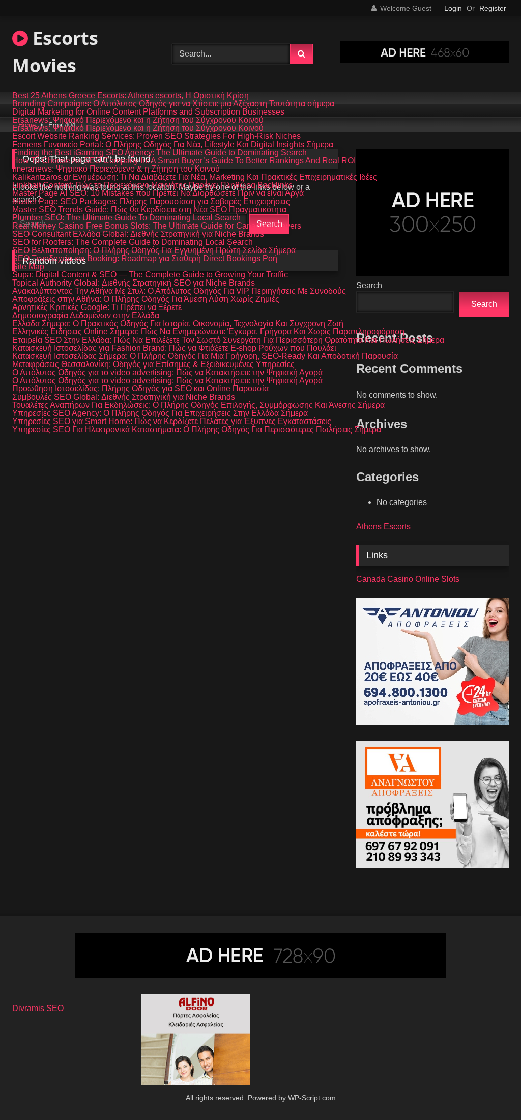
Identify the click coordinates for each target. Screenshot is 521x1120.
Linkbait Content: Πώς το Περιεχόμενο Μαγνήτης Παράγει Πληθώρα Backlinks (152, 185)
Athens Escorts (383, 526)
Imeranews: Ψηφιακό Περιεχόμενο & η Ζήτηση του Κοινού (116, 169)
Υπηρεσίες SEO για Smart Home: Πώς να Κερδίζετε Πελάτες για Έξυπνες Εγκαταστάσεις (171, 421)
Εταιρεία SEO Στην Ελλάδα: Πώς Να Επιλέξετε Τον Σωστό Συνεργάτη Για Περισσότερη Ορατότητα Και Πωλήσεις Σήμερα (228, 340)
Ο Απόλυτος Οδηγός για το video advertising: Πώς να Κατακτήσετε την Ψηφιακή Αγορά (167, 373)
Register (492, 8)
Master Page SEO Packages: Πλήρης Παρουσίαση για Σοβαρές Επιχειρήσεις (151, 202)
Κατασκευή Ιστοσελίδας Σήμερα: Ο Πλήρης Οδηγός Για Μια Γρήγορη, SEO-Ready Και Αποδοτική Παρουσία (205, 356)
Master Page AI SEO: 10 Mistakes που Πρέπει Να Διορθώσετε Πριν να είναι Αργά (158, 193)
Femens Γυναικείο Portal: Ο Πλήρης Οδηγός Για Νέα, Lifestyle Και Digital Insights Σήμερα (172, 145)
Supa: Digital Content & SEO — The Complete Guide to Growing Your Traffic (150, 275)
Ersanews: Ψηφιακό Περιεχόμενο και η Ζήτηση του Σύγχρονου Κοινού (138, 120)
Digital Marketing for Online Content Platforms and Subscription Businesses (148, 112)
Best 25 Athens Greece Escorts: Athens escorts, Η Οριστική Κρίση (130, 96)
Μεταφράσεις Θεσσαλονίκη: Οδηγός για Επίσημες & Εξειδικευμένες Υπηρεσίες (153, 364)
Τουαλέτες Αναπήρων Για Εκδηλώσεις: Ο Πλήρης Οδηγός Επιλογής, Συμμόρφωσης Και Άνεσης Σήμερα (198, 405)
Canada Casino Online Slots (407, 579)
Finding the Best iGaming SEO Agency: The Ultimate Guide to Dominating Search (159, 153)
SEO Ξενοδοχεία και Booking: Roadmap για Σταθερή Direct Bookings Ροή (144, 259)
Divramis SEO (38, 1008)
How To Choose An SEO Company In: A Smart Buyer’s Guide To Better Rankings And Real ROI (184, 161)
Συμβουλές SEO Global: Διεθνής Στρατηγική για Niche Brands (123, 397)
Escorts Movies (55, 51)
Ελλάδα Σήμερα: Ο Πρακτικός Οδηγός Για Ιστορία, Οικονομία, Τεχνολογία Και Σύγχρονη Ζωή (177, 324)
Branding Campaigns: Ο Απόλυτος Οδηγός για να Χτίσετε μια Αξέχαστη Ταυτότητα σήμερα (173, 104)
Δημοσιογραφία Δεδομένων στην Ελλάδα (85, 316)
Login (453, 8)
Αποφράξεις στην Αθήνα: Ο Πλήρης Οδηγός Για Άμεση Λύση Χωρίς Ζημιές (145, 299)
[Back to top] (489, 1090)
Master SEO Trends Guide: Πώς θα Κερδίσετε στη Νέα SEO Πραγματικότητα (149, 210)
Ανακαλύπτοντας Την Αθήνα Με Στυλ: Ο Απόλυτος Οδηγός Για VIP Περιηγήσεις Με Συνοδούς (179, 291)
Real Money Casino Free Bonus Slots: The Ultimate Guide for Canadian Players (156, 226)
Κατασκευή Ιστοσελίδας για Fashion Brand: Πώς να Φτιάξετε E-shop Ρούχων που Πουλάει (174, 348)
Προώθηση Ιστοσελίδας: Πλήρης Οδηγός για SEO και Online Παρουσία (140, 389)
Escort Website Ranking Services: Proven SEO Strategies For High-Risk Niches (156, 136)
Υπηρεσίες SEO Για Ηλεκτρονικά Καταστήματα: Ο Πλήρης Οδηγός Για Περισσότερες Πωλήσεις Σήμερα (196, 430)
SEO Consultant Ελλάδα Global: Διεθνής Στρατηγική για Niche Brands (138, 234)
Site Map (28, 267)
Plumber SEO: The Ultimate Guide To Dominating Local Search (126, 218)
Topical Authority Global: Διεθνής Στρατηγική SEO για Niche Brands (133, 283)
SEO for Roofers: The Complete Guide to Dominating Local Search (132, 242)
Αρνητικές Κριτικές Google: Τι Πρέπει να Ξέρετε (97, 307)
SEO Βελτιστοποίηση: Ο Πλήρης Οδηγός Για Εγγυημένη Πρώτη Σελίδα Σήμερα (154, 250)
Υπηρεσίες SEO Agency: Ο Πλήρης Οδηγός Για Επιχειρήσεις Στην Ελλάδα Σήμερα (160, 413)
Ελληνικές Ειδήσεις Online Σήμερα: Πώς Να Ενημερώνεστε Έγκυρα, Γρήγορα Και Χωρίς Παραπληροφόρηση (208, 332)
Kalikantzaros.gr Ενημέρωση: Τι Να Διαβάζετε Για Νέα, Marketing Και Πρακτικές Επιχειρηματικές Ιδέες (194, 177)
